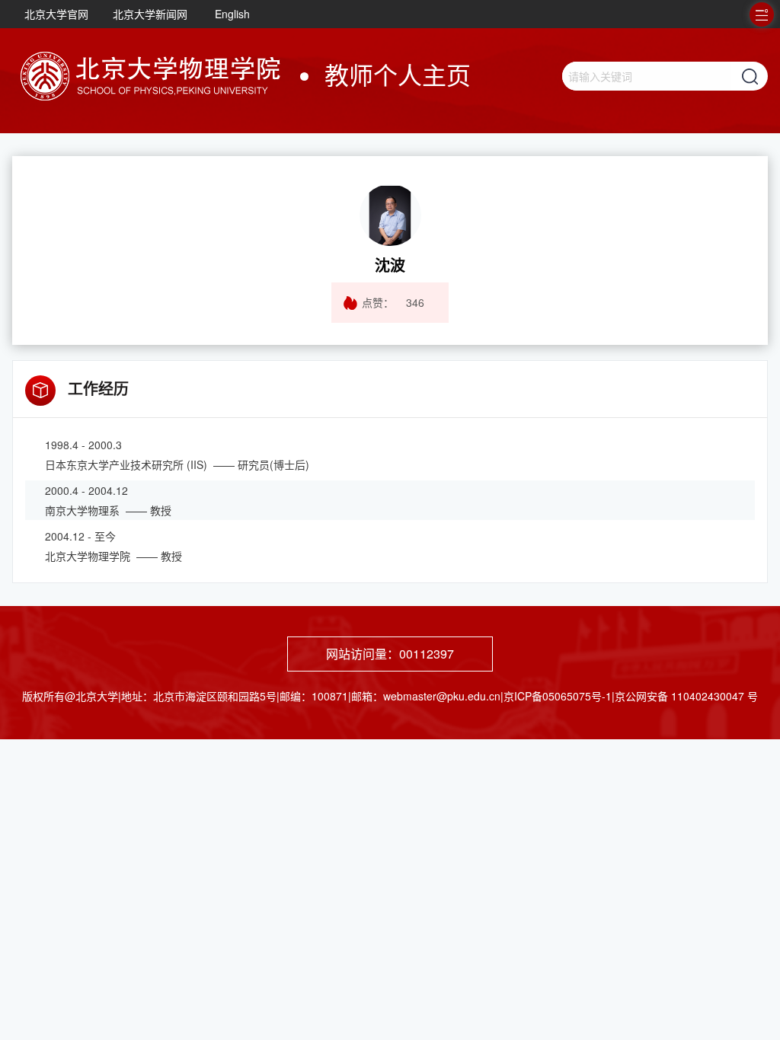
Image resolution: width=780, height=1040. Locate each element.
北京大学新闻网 (150, 13)
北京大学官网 (56, 13)
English (232, 13)
